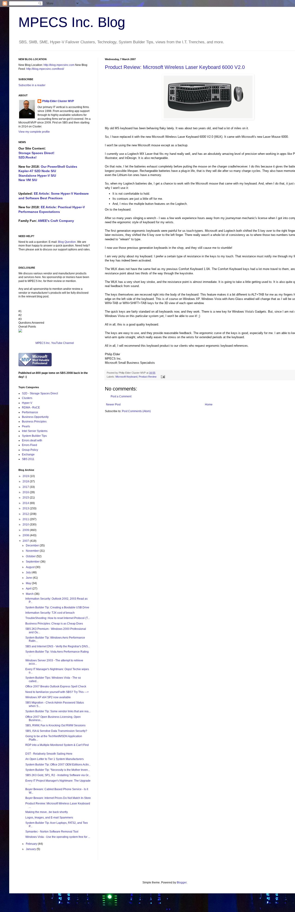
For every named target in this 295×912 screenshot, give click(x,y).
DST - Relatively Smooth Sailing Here (48, 753)
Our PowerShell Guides (59, 166)
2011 (26, 519)
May (29, 583)
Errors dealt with (32, 440)
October (31, 556)
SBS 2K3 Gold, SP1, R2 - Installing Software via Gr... (57, 775)
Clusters (27, 398)
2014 (26, 503)
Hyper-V (27, 403)
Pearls (26, 426)
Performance (30, 412)
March (30, 593)
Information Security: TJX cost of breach (50, 612)
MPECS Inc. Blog (71, 22)
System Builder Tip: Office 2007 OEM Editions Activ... (58, 764)
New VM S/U (27, 180)
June (29, 577)
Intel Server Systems (34, 431)
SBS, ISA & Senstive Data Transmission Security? (56, 731)
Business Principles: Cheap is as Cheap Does (54, 623)
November (33, 550)
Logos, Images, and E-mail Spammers (49, 817)
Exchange (28, 454)
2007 (26, 541)
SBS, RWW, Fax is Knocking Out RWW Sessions (55, 725)
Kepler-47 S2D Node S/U (37, 171)
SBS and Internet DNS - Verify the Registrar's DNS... (57, 646)
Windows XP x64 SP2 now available (48, 697)
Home (208, 404)
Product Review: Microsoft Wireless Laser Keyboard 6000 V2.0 (175, 67)
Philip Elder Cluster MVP (58, 101)
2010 (26, 524)
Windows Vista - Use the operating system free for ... (57, 837)
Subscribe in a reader (31, 85)
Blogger (181, 882)
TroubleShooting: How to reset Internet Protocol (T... (57, 618)
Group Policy (30, 450)
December (33, 545)
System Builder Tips (34, 435)
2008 (26, 535)
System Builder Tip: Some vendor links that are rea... (58, 711)
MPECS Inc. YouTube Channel (54, 343)
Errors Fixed (29, 445)
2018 (26, 481)
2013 (26, 508)
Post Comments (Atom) (136, 411)
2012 (26, 514)
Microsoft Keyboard (126, 376)
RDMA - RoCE (31, 407)
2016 (26, 492)
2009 (26, 530)
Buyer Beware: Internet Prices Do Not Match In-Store (58, 798)
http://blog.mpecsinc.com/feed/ (45, 68)
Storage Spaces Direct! (36, 153)
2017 (26, 487)
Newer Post (113, 404)
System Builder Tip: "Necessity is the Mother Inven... (57, 769)
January (31, 849)
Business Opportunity (35, 417)
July (29, 572)
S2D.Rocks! (27, 157)
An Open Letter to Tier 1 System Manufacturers (54, 759)
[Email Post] (162, 376)
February (32, 843)
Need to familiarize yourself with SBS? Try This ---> (57, 692)
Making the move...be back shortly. (46, 812)
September (33, 561)
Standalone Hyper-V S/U (37, 175)
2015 (26, 497)
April (29, 588)
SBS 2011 (28, 459)
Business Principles (34, 421)
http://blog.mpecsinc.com (59, 65)
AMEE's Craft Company (56, 221)
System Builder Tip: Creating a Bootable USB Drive (57, 607)
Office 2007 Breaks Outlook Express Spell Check (55, 686)
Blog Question (67, 241)
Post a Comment (121, 396)
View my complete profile (34, 131)
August (30, 567)
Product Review (147, 376)
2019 (26, 476)
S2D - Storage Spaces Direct (40, 393)
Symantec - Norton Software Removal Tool (51, 831)
